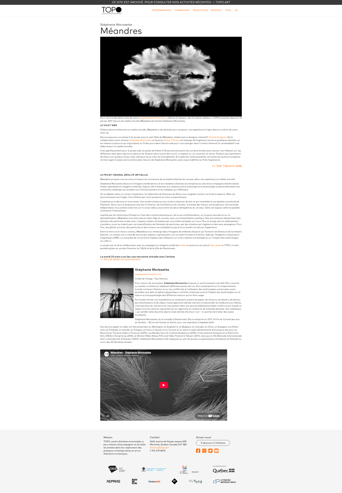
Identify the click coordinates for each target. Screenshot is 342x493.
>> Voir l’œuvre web (227, 166)
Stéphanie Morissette (140, 140)
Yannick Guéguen (217, 137)
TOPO (228, 10)
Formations (182, 10)
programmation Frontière (152, 118)
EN (236, 10)
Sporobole (215, 245)
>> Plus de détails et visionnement (120, 259)
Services (216, 10)
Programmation (161, 10)
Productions (200, 10)
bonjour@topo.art (159, 448)
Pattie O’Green (171, 140)
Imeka (182, 245)
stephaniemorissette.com (148, 274)
